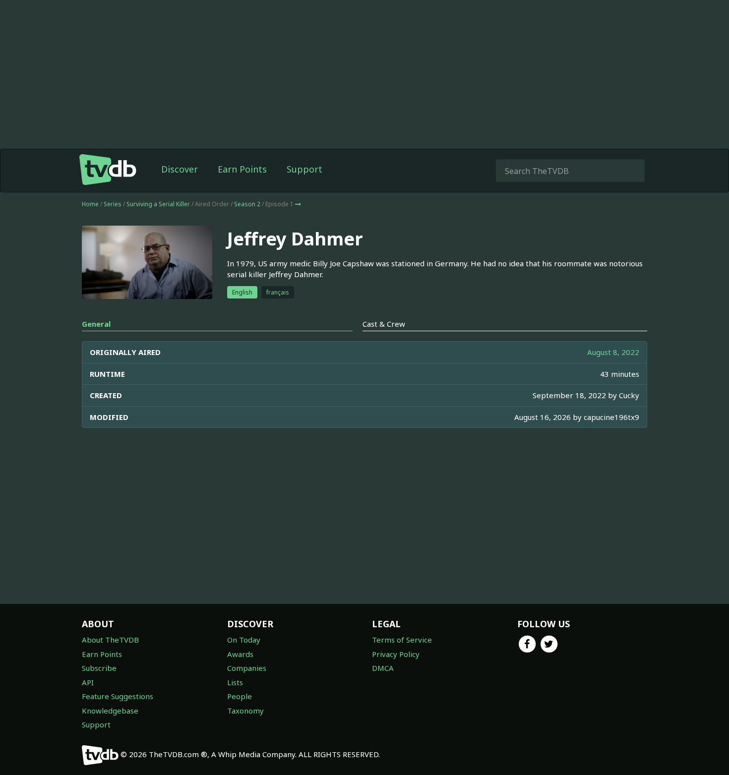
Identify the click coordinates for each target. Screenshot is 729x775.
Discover (179, 169)
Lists (235, 682)
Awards (240, 654)
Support (304, 169)
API (88, 682)
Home (90, 204)
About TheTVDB (110, 640)
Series (113, 204)
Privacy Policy (396, 654)
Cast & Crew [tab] (384, 324)
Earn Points (242, 169)
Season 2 (247, 204)
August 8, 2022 (613, 352)
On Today (243, 640)
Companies (246, 668)
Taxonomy (245, 710)
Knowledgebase (110, 710)
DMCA (383, 668)
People (239, 696)
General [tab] (96, 324)
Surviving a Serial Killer (158, 204)
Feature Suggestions (117, 696)
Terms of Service (402, 640)
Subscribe (99, 668)
